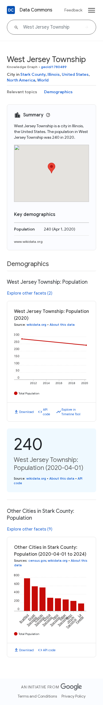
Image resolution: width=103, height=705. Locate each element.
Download (26, 412)
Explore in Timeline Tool (71, 412)
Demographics (58, 91)
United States (75, 74)
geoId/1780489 (54, 67)
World (43, 80)
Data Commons (35, 10)
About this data (62, 325)
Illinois (53, 74)
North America (21, 80)
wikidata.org (36, 325)
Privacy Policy (74, 696)
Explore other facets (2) (29, 293)
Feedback (73, 10)
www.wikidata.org (28, 241)
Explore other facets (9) (29, 529)
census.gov (37, 561)
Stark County (32, 74)
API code (46, 412)
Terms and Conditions (37, 696)
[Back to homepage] (11, 10)
